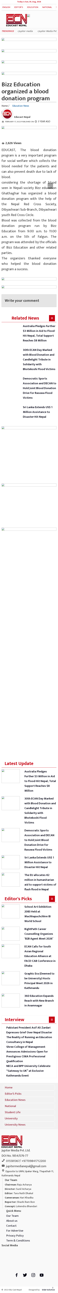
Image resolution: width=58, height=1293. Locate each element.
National (47, 7)
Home (9, 1087)
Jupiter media (26, 31)
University (11, 1118)
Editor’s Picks (18, 9)
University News (15, 1124)
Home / (5, 106)
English (6, 7)
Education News (32, 9)
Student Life (13, 1112)
